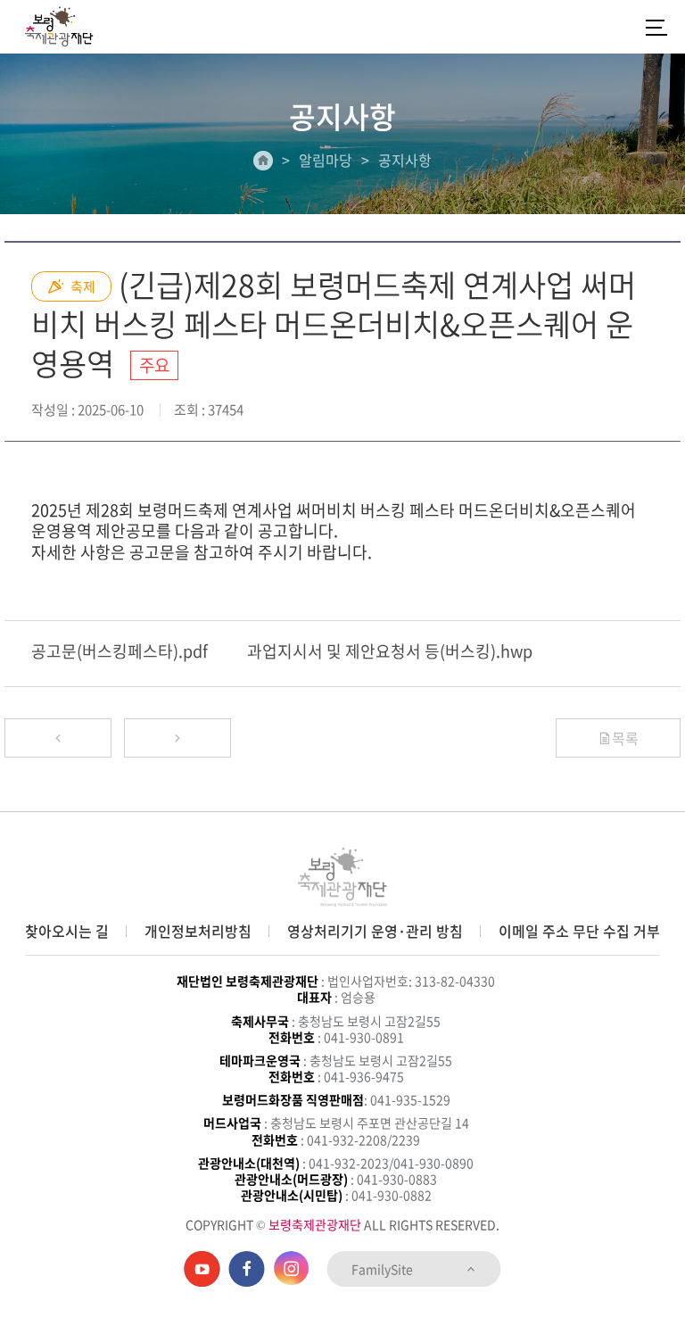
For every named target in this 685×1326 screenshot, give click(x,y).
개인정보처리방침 (198, 930)
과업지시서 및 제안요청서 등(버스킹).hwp (389, 651)
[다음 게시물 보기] (177, 738)
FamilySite (383, 1269)
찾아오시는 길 (67, 930)
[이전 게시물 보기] (57, 738)
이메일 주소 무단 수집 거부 (579, 930)
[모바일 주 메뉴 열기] (656, 26)
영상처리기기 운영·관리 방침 (375, 930)
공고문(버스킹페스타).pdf (119, 651)
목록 (625, 738)
